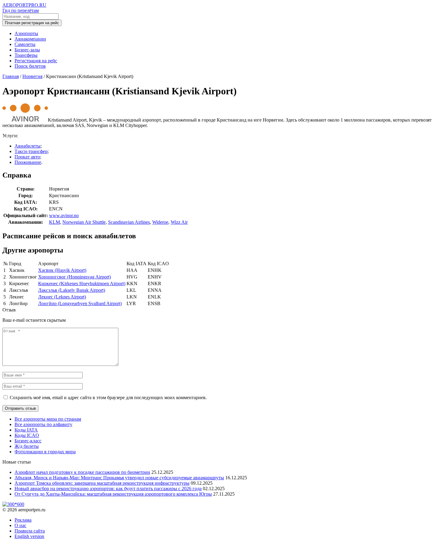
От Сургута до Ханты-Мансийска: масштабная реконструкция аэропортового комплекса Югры (113, 494)
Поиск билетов (30, 66)
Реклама (23, 520)
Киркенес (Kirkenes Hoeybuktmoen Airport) (81, 283)
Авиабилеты (28, 145)
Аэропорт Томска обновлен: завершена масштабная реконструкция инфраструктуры (102, 483)
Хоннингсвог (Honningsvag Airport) (74, 276)
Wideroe (160, 222)
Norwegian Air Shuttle (84, 222)
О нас (20, 525)
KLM (54, 222)
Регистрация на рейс (36, 60)
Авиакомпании (30, 38)
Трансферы (26, 55)
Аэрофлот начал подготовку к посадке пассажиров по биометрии (82, 472)
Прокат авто (27, 156)
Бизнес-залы (27, 49)
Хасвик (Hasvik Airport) (62, 270)
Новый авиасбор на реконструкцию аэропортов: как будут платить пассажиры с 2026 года (108, 488)
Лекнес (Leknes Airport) (62, 296)
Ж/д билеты (27, 446)
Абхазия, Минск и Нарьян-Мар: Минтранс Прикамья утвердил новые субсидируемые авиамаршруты (119, 477)
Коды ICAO (27, 435)
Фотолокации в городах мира (45, 451)
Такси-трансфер (31, 151)
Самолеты (25, 44)
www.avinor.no (64, 215)
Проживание (28, 162)
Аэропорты (26, 33)
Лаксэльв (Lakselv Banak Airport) (71, 290)
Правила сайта (30, 530)
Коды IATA (26, 429)
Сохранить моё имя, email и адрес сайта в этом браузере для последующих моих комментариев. (108, 397)
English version (29, 536)
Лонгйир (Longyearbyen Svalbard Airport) (80, 303)
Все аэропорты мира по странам (48, 419)
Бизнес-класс (28, 440)
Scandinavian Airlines (129, 222)
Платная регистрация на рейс (32, 23)
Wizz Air (179, 222)
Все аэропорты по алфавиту (43, 424)
